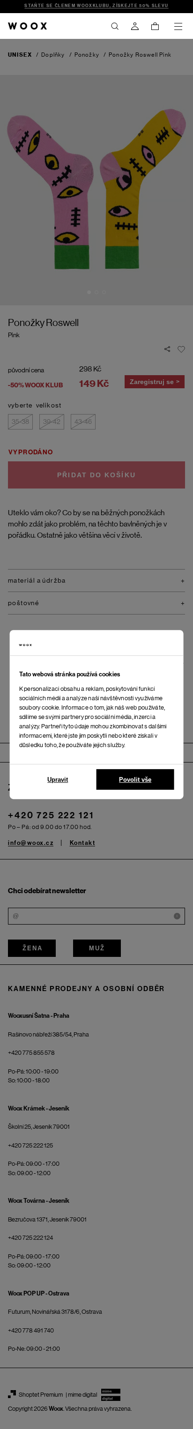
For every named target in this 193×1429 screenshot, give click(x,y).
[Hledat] (114, 26)
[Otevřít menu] (178, 26)
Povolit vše (135, 779)
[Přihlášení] (134, 26)
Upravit (57, 779)
